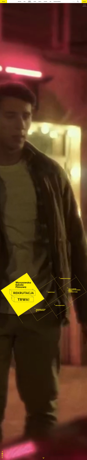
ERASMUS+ (39, 1)
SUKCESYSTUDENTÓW (29, 1)
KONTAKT (35, 1)
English (3, 1)
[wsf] (22, 294)
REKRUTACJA (19, 1)
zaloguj (84, 1)
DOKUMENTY (45, 1)
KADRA (24, 1)
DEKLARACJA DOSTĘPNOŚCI (57, 1)
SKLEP (50, 1)
